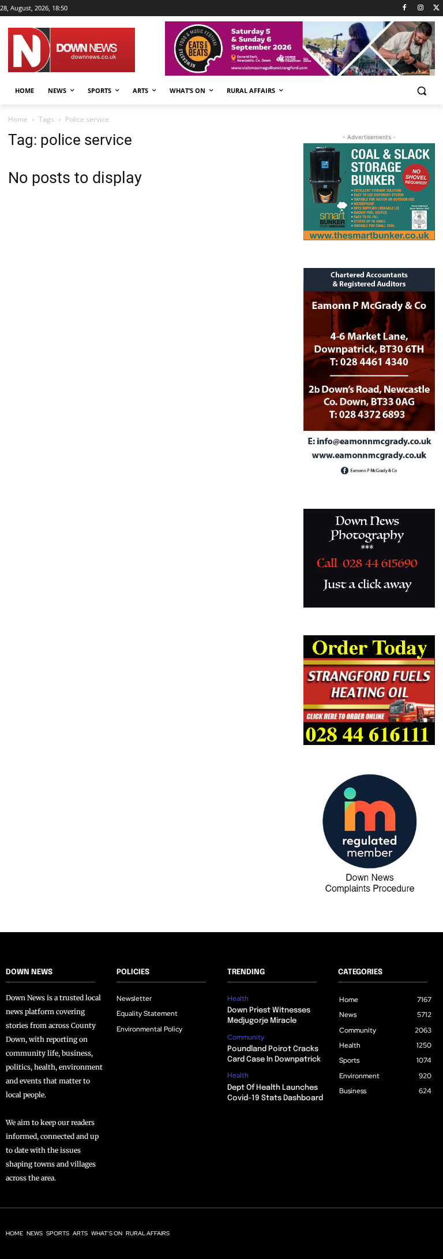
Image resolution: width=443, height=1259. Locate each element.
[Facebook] (404, 8)
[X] (436, 8)
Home (18, 119)
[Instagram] (420, 8)
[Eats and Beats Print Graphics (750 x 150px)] (300, 72)
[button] (421, 91)
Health (238, 998)
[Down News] (86, 50)
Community (245, 1037)
